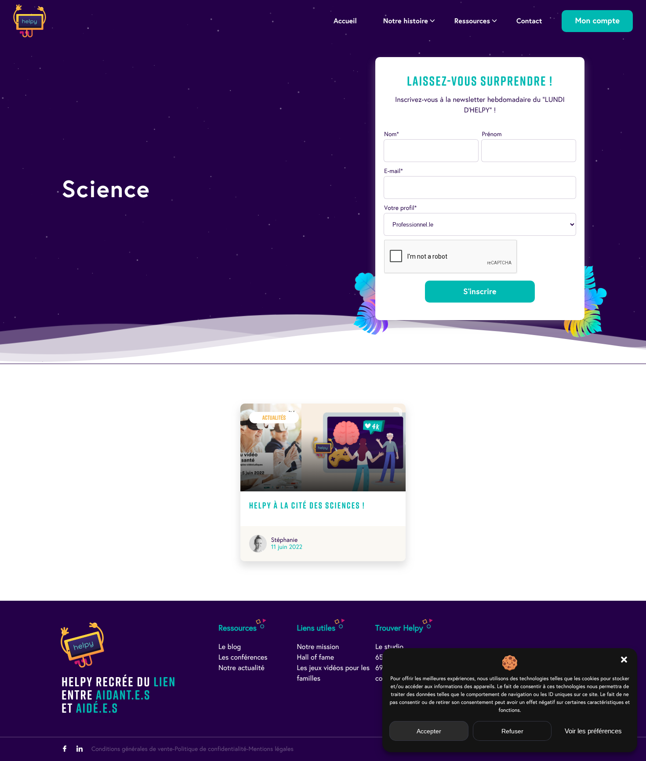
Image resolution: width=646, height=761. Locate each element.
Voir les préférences (593, 731)
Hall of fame (315, 657)
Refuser (512, 731)
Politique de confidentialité (210, 749)
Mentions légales (270, 749)
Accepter (429, 731)
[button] (624, 659)
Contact (529, 20)
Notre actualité (241, 668)
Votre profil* (400, 208)
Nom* (391, 134)
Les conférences (243, 657)
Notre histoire (405, 20)
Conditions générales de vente (132, 749)
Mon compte (597, 21)
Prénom (491, 134)
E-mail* (393, 171)
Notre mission (318, 647)
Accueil (345, 20)
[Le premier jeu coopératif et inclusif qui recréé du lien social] (29, 20)
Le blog (229, 647)
